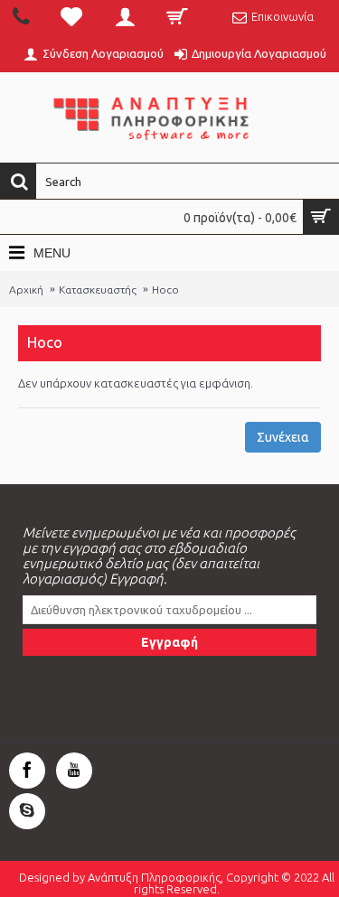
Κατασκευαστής (98, 289)
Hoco (165, 289)
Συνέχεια (283, 437)
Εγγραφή (169, 642)
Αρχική (26, 289)
